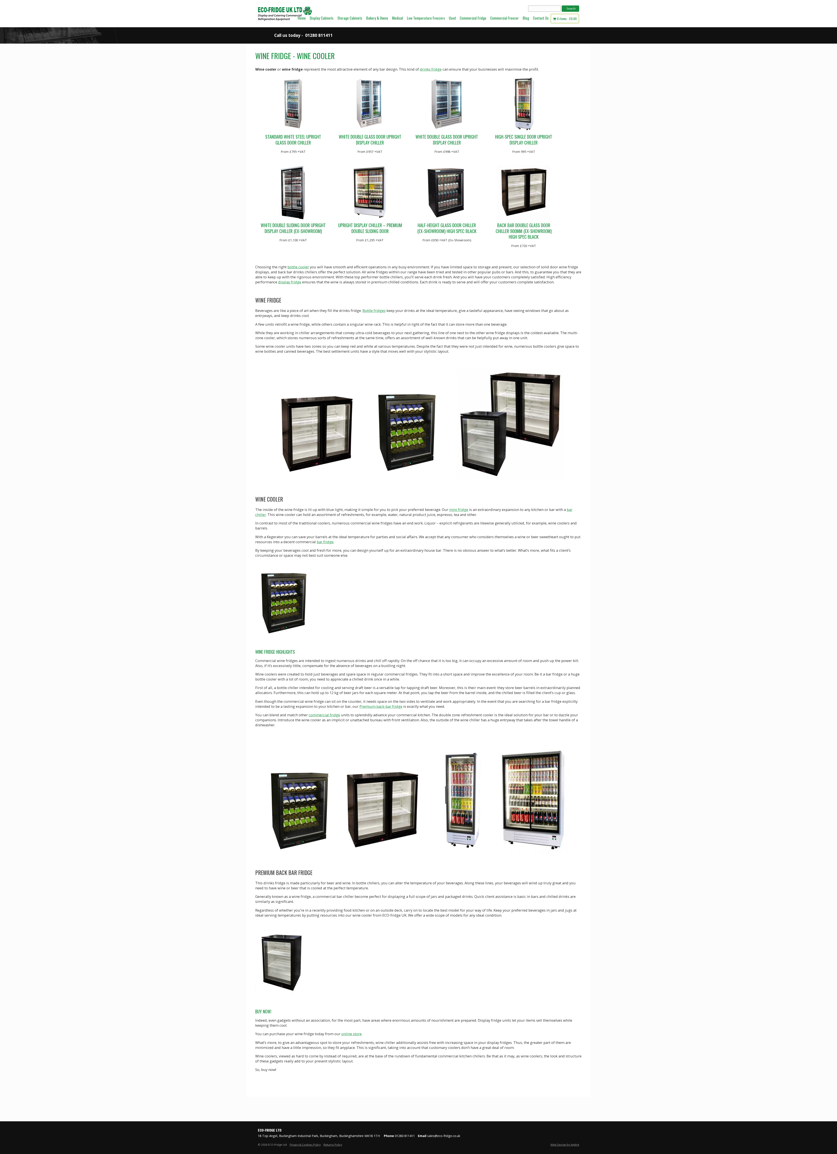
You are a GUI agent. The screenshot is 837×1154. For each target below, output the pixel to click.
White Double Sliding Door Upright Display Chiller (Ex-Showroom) (293, 228)
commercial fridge (324, 714)
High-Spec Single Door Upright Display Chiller (523, 139)
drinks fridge (431, 69)
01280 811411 (319, 35)
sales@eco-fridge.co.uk (443, 1136)
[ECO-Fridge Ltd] (285, 26)
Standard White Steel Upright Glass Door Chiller (293, 139)
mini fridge (458, 509)
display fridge (289, 281)
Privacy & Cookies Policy (305, 1145)
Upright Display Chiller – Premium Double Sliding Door (370, 228)
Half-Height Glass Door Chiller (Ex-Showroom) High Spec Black (446, 228)
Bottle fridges (374, 310)
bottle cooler (298, 266)
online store (351, 1033)
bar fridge (325, 541)
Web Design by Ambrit (564, 1145)
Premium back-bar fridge (380, 706)
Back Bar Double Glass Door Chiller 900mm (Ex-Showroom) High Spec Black (524, 231)
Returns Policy (332, 1145)
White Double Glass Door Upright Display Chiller (370, 139)
